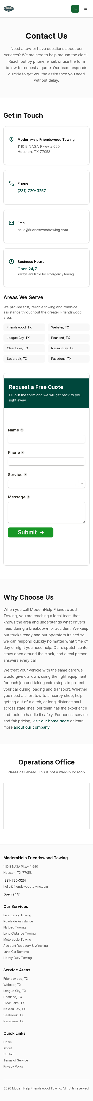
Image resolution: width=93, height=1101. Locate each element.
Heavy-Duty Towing (17, 958)
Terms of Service (15, 1060)
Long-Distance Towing (19, 933)
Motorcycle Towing (17, 939)
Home (7, 1042)
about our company (32, 727)
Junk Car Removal (16, 951)
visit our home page (50, 721)
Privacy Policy (13, 1066)
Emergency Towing (17, 915)
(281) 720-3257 (32, 190)
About (7, 1048)
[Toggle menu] (86, 9)
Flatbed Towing (14, 927)
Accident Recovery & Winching (25, 945)
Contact (8, 1054)
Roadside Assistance (18, 921)
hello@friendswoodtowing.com (43, 230)
